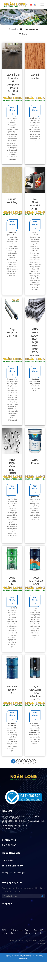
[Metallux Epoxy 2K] (12, 667)
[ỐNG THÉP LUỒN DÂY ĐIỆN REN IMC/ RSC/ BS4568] (35, 310)
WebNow (23, 958)
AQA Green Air (12, 581)
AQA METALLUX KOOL (36, 581)
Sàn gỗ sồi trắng (12, 201)
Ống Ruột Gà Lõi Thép (12, 332)
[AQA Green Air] (12, 559)
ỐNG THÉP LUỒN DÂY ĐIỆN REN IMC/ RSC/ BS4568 (35, 342)
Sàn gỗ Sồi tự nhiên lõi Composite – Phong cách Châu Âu (13, 84)
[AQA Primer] (35, 441)
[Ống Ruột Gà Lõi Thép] (12, 310)
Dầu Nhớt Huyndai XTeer (35, 204)
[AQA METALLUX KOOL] (35, 559)
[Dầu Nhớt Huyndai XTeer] (35, 180)
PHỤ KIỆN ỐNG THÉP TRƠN (12, 466)
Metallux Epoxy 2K (12, 689)
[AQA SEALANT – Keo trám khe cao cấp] (35, 667)
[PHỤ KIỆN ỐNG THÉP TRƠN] (12, 441)
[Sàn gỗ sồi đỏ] (35, 56)
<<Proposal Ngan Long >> (13, 873)
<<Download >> (9, 860)
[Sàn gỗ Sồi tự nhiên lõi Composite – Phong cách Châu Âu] (12, 56)
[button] (42, 4)
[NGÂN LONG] (15, 4)
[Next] (33, 761)
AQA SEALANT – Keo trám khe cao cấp (35, 693)
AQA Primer (35, 462)
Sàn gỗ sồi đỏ (35, 76)
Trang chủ (13, 29)
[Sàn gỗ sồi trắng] (12, 180)
